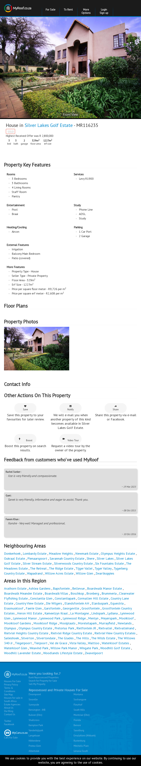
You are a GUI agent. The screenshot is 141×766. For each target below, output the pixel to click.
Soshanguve (80, 699)
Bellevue (78, 588)
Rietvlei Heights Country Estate (26, 633)
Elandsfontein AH (76, 603)
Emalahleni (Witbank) (85, 735)
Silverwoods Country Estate (73, 563)
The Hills (82, 638)
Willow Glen (84, 573)
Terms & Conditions (9, 689)
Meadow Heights (61, 553)
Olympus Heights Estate (118, 553)
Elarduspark (100, 603)
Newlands (125, 623)
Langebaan (34, 735)
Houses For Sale (12, 681)
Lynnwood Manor (25, 618)
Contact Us (9, 714)
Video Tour (73, 440)
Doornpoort (35, 694)
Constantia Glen (41, 598)
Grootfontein (91, 608)
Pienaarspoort (37, 558)
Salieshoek (11, 638)
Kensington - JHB (37, 709)
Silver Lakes (105, 558)
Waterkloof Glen (15, 648)
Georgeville (71, 608)
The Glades (66, 638)
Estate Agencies (12, 704)
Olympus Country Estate (35, 628)
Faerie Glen (34, 608)
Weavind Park (39, 648)
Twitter (7, 721)
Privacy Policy (11, 684)
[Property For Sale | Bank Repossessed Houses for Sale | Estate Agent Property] (18, 6)
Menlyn (93, 618)
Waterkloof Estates (115, 643)
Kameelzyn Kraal (56, 613)
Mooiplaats (67, 623)
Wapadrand (35, 573)
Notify (70, 409)
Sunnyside (34, 704)
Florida (77, 720)
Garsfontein (52, 608)
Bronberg (92, 593)
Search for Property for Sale (43, 680)
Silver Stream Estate (37, 563)
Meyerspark (109, 618)
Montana (78, 694)
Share (116, 409)
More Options (86, 11)
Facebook (9, 724)
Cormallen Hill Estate (93, 598)
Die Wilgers (54, 603)
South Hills (79, 709)
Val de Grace (58, 643)
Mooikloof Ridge (45, 623)
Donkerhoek (12, 553)
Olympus (10, 628)
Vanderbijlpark (36, 730)
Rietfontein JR (86, 628)
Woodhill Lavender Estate (22, 653)
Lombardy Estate (34, 553)
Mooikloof (126, 618)
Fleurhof (78, 704)
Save (25, 409)
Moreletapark (87, 623)
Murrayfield (107, 623)
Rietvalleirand (124, 628)
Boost (29, 440)
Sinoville (33, 699)
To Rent (68, 9)
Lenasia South (81, 751)
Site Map (8, 694)
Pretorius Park (64, 628)
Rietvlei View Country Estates (114, 633)
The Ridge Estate (61, 568)
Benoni (77, 725)
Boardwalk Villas (56, 593)
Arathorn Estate (15, 588)
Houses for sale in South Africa (13, 699)
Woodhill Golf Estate (115, 648)
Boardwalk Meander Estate (23, 593)
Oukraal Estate (14, 558)
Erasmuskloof (13, 608)
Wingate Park (88, 648)
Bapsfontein (61, 588)
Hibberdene (34, 740)
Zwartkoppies (104, 573)
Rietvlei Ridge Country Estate (71, 633)
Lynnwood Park (49, 618)
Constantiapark (65, 598)
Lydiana (112, 613)
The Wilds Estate (103, 638)
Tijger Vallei (83, 568)
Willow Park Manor (63, 648)
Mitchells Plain (81, 745)
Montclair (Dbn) (82, 715)
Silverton (27, 638)
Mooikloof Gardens (17, 623)
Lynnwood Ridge (74, 618)
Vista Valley (77, 643)
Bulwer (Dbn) (35, 715)
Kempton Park (36, 725)
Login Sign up (104, 11)
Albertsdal (34, 751)
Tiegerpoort (23, 643)
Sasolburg (79, 730)
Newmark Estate (86, 553)
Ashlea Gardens (39, 588)
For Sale (50, 9)
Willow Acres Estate (59, 573)
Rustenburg (79, 740)
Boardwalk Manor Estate (104, 588)
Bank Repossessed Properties (44, 677)
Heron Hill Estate (29, 613)
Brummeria (109, 593)
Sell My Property (37, 684)
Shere (90, 558)
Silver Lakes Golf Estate (49, 125)
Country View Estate (30, 603)
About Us (8, 707)
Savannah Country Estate (67, 558)
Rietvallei (105, 628)
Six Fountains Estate (109, 563)
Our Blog (8, 711)
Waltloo (93, 643)
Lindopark (98, 613)
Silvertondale (45, 638)
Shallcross (34, 720)
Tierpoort (40, 643)
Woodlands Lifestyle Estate (62, 653)
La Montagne (79, 613)
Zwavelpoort (94, 653)
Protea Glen (35, 745)
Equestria (117, 603)
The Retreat (38, 568)
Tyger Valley (103, 568)
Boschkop (77, 593)
